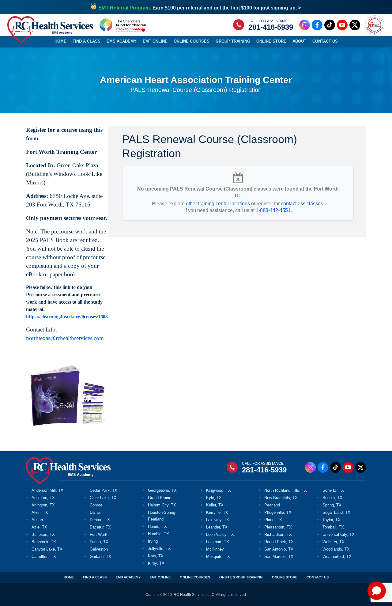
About (299, 41)
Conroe (96, 505)
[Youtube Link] (342, 25)
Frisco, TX (99, 542)
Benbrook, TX (44, 542)
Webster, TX (333, 542)
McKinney (215, 549)
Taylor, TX (331, 519)
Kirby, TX (156, 563)
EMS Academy (122, 41)
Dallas (95, 512)
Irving (153, 541)
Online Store (271, 41)
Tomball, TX (333, 527)
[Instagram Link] (304, 25)
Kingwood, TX (218, 490)
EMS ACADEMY (128, 577)
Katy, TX (156, 556)
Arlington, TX (43, 505)
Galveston (99, 549)
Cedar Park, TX (103, 490)
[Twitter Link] (354, 25)
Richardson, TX (278, 534)
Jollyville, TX (159, 548)
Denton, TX (100, 519)
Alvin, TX (40, 512)
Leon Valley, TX (220, 534)
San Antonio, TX (278, 549)
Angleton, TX (43, 497)
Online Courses (191, 41)
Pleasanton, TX (278, 527)
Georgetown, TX (162, 490)
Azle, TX (39, 527)
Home (60, 41)
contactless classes (302, 203)
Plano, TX (273, 519)
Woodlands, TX (336, 549)
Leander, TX (217, 527)
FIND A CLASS (95, 577)
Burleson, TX (43, 534)
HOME (69, 577)
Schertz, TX (333, 490)
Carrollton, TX (44, 556)
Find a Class (86, 41)
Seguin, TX (332, 497)
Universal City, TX (338, 534)
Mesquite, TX (218, 556)
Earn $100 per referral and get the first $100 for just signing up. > (199, 7)
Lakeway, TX (217, 519)
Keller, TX (215, 505)
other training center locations (218, 203)
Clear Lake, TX (103, 497)
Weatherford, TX (337, 556)
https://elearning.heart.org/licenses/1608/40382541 (77, 316)
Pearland (272, 505)
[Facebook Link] (317, 25)
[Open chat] (377, 590)
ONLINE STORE (284, 577)
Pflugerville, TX (278, 512)
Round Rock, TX (279, 542)
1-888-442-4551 (273, 210)
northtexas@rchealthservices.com (65, 338)
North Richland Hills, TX (285, 490)
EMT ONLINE (160, 577)
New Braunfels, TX (281, 497)
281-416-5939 (270, 27)
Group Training (233, 41)
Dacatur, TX (100, 527)
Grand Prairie (159, 497)
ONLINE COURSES (195, 577)
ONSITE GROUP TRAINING (241, 577)
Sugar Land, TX (336, 512)
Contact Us (325, 41)
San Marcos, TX (278, 556)
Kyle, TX (214, 497)
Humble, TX (158, 534)
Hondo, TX (157, 526)
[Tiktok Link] (329, 25)
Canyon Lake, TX (47, 549)
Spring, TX (331, 505)
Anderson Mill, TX (47, 490)
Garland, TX (100, 556)
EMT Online (155, 41)
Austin (37, 519)
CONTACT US (318, 577)
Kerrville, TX (217, 512)
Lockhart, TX (217, 542)
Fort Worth (99, 534)
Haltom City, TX (162, 505)
